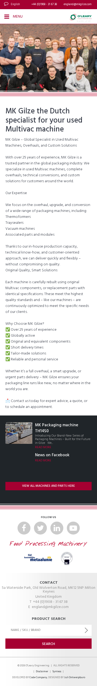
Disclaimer (42, 672)
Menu (17, 16)
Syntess (56, 672)
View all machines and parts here (48, 486)
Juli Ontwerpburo (74, 677)
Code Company (38, 677)
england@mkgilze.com (78, 4)
